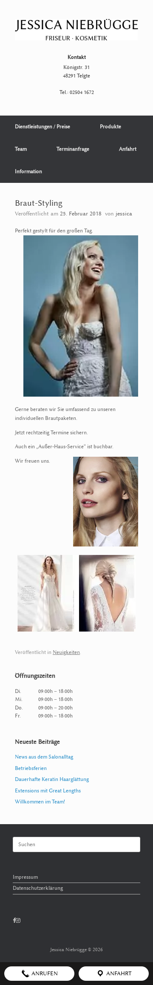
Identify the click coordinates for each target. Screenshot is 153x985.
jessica (124, 213)
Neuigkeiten (66, 652)
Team (21, 149)
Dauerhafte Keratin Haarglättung (52, 779)
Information (28, 171)
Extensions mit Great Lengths (48, 790)
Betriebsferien (31, 768)
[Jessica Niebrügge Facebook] (14, 920)
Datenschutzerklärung (38, 888)
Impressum (25, 877)
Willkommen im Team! (40, 801)
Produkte (110, 126)
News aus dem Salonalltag (44, 756)
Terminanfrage (73, 149)
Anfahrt (127, 149)
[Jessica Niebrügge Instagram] (18, 920)
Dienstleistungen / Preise (42, 126)
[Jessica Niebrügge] (76, 30)
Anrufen (44, 973)
